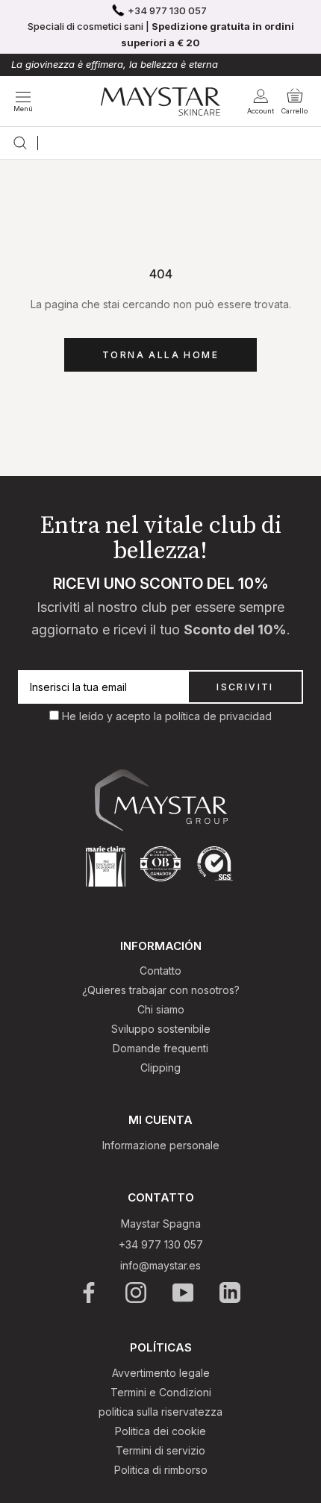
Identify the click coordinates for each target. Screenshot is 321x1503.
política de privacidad (218, 716)
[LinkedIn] (231, 1292)
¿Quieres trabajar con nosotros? (161, 990)
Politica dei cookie (160, 1431)
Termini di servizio (160, 1450)
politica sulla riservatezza (160, 1411)
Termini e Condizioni (160, 1392)
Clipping (160, 1067)
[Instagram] (137, 1292)
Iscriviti (245, 687)
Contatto (160, 970)
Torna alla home (160, 354)
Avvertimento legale (161, 1372)
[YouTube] (184, 1292)
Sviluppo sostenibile (161, 1028)
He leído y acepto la (113, 716)
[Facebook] (90, 1292)
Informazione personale (160, 1145)
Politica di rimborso (161, 1469)
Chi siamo (160, 1009)
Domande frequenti (160, 1048)
